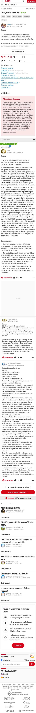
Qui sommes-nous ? (7, 684)
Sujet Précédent (7, 8)
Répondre (11, 498)
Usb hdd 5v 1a (5, 88)
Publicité (27, 684)
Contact (32, 684)
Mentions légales (21, 688)
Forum (7, 4)
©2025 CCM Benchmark (18, 690)
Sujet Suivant (29, 8)
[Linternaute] (9, 703)
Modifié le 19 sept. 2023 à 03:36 (16, 365)
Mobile (13, 4)
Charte (10, 688)
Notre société (21, 684)
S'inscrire (18, 645)
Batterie (8, 16)
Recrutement (6, 686)
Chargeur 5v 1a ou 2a (8, 75)
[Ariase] (9, 711)
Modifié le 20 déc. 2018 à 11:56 (15, 152)
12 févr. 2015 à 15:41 (13, 321)
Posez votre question (10, 61)
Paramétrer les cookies (27, 686)
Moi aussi (20, 57)
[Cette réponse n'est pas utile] (21, 278)
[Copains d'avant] (9, 706)
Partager (23, 61)
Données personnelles (15, 686)
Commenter (8, 278)
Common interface (7, 85)
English (4, 674)
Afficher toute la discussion (17, 492)
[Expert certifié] (10, 146)
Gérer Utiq (5, 688)
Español (5, 677)
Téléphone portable (17, 16)
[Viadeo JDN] (26, 706)
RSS (15, 688)
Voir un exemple (29, 660)
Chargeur (4, 20)
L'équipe (14, 684)
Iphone (3, 16)
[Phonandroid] (26, 710)
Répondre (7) (8, 57)
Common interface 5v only (9, 83)
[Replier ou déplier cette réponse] (34, 139)
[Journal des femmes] (9, 698)
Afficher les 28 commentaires (19, 487)
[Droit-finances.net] (26, 702)
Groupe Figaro (29, 688)
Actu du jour (6, 660)
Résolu (24, 12)
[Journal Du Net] (26, 698)
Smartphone (27, 16)
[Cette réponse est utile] (14, 278)
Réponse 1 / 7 (5, 139)
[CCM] (7, 1)
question (32, 1)
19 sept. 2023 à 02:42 (17, 26)
